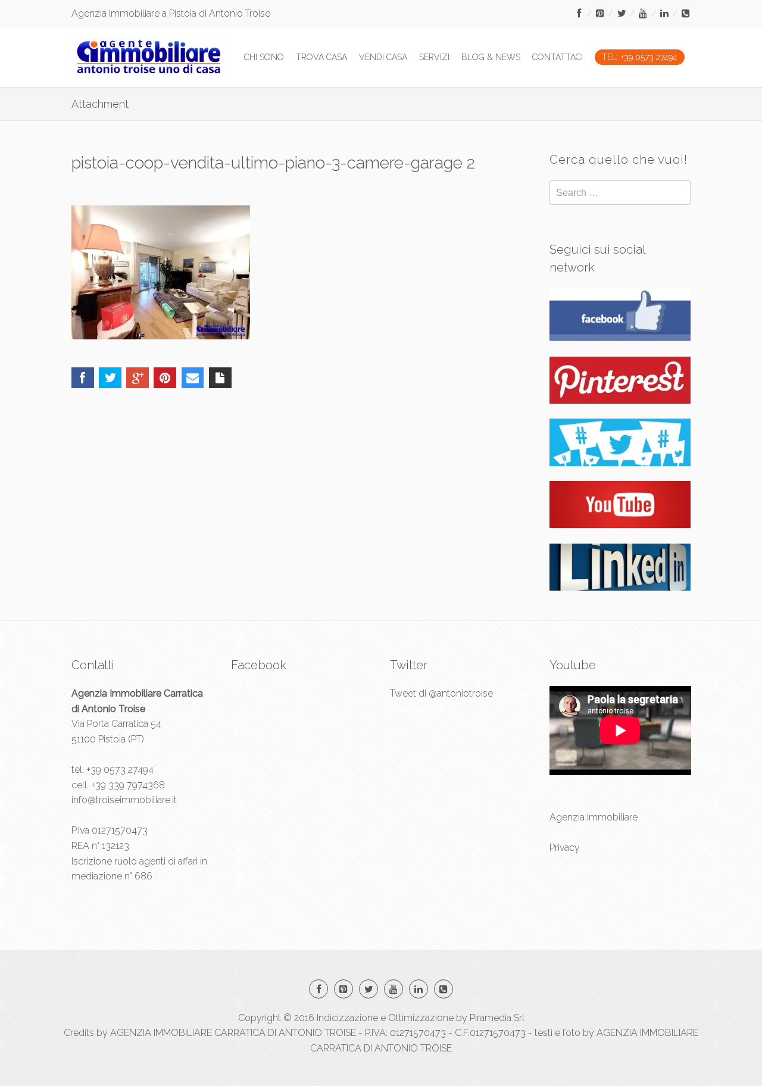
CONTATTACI (557, 57)
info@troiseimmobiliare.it (124, 800)
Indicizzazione (347, 1017)
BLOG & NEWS (490, 57)
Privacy (564, 847)
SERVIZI (434, 57)
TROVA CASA (321, 57)
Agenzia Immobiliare (593, 817)
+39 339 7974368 (128, 785)
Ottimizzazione (421, 1017)
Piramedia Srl (497, 1017)
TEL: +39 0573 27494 (639, 57)
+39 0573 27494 (120, 769)
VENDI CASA (383, 57)
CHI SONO (264, 57)
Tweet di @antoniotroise (441, 693)
